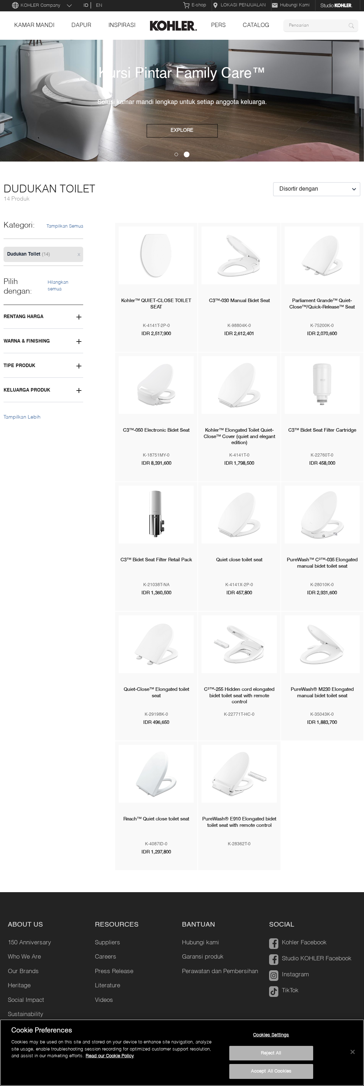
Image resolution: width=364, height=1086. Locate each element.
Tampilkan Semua (65, 226)
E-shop (199, 5)
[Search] (351, 26)
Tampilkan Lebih (22, 417)
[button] (176, 154)
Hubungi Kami (295, 5)
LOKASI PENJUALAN (243, 5)
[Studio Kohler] (338, 5)
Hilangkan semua (58, 286)
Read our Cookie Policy (110, 1056)
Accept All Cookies (271, 1071)
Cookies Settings (271, 1035)
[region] (182, 1052)
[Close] (352, 1052)
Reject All (271, 1053)
